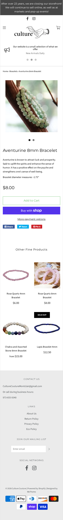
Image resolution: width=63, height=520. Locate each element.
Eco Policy (31, 429)
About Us (31, 413)
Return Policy (31, 419)
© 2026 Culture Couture (15, 488)
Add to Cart (32, 200)
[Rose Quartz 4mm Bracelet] (16, 275)
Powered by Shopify (36, 488)
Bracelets (13, 71)
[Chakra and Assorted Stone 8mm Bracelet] (16, 328)
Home (5, 71)
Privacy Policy (31, 424)
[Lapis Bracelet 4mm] (47, 328)
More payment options (32, 219)
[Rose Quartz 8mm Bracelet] (47, 275)
